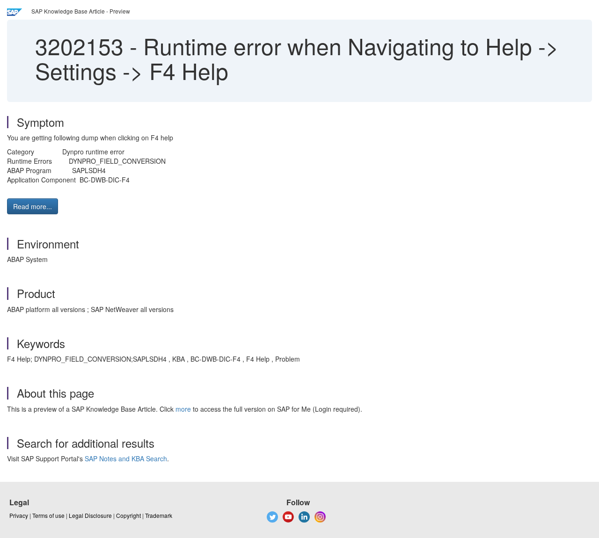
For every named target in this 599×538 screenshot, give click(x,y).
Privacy (18, 515)
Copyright (128, 515)
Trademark (158, 515)
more (183, 409)
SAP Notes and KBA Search (126, 458)
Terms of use (48, 515)
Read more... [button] (32, 206)
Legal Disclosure (90, 515)
